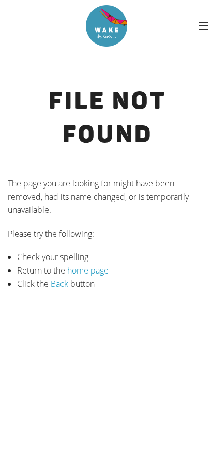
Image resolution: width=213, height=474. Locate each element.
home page (88, 270)
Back (59, 284)
